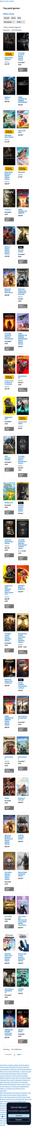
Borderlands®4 (22, 377)
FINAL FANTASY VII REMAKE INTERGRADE (22, 99)
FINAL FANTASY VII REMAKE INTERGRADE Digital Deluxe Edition (22, 339)
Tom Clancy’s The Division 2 (22, 718)
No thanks (19, 1119)
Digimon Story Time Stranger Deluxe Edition (8, 957)
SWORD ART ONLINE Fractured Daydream (9, 1032)
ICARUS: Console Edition (21, 837)
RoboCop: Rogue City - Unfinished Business (22, 291)
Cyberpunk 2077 (8, 418)
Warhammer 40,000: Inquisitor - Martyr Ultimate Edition (22, 638)
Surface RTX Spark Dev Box (13, 1067)
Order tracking (16, 1076)
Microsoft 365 (4, 1095)
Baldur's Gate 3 (8, 98)
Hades (7, 798)
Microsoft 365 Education (8, 1084)
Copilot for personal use (18, 1069)
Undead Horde (21, 990)
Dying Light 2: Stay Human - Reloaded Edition (22, 957)
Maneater (21, 172)
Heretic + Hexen (21, 1030)
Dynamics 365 (26, 1093)
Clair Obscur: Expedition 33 (9, 990)
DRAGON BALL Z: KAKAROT (21, 587)
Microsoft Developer (17, 1099)
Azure (8, 1099)
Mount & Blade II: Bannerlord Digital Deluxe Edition (9, 839)
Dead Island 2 (22, 758)
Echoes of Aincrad (21, 799)
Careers (2, 1108)
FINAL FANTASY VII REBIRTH (22, 211)
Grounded (8, 916)
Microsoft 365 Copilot (19, 1097)
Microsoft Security (15, 1093)
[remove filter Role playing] (14, 22)
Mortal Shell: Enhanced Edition (22, 874)
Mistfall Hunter (21, 251)
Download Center (11, 1074)
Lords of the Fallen (22, 422)
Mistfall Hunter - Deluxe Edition (21, 508)
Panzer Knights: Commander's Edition (22, 685)
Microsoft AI (4, 1093)
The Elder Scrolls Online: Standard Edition (8, 637)
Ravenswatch (9, 758)
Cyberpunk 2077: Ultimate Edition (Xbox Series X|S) (9, 590)
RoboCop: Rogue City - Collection (9, 681)
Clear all (18, 27)
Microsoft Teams (5, 1097)
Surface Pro (4, 1065)
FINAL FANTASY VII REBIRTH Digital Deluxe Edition (9, 720)
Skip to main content (7, 1)
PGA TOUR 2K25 (21, 131)
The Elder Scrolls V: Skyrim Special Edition (21, 56)
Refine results (8, 14)
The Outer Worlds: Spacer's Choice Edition (8, 875)
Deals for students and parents (10, 1089)
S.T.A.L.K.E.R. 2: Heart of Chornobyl (9, 382)
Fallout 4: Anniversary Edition (9, 541)
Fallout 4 (8, 209)
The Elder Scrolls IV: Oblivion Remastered (9, 336)
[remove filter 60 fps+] (23, 22)
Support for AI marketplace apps (15, 1101)
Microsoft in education (14, 1080)
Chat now (19, 1115)
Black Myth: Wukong (9, 58)
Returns (8, 1076)
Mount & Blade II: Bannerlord (9, 290)
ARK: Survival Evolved (7, 458)
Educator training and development (17, 1086)
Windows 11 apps (19, 1072)
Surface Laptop (13, 1065)
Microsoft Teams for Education (17, 1082)
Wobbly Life (9, 502)
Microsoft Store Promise (17, 1078)
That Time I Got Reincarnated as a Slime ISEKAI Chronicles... (22, 920)
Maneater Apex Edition (9, 136)
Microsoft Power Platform (18, 1095)
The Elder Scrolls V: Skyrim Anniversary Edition (22, 459)
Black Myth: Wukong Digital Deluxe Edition (9, 175)
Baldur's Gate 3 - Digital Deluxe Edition (8, 250)
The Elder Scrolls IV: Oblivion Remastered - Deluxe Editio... (22, 544)
